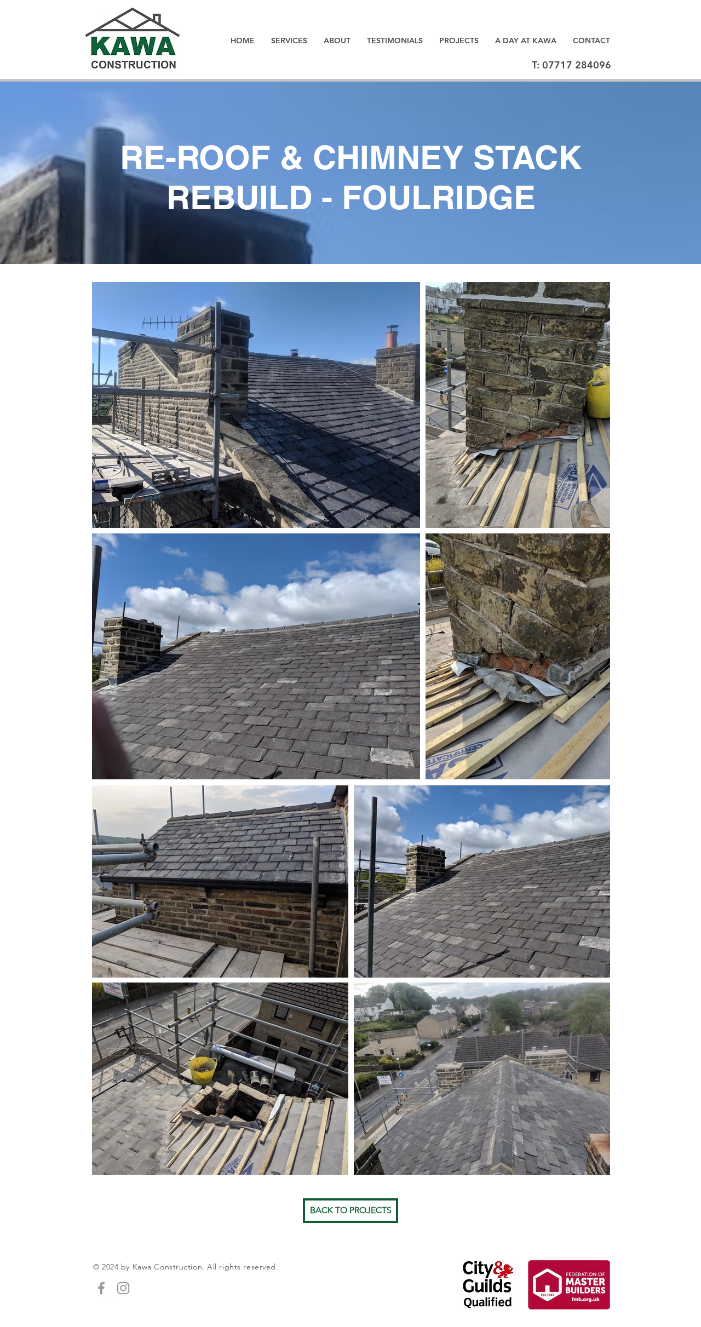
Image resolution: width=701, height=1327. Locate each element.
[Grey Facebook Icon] (101, 1288)
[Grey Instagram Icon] (123, 1288)
